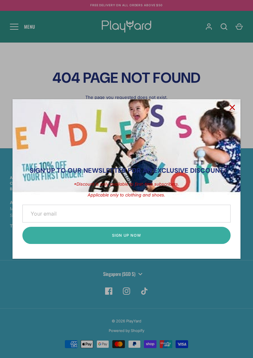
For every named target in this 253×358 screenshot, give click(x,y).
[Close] (232, 107)
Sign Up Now (126, 235)
